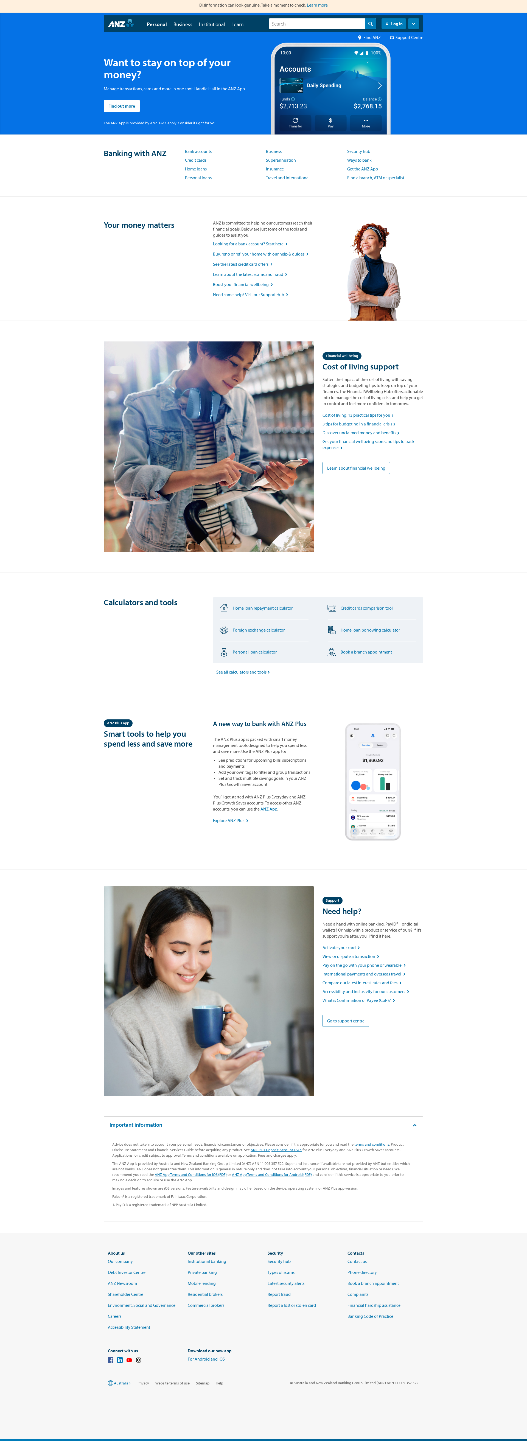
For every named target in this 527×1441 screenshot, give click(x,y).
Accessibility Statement (129, 1327)
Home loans (196, 169)
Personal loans (198, 177)
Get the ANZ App (362, 169)
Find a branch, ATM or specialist (375, 177)
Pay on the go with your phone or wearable (365, 965)
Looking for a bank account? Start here (251, 243)
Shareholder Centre (125, 1294)
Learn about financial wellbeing (356, 468)
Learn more (317, 5)
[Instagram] (138, 1360)
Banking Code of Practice (370, 1316)
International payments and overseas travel (365, 974)
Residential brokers (205, 1294)
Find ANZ (372, 37)
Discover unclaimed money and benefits (361, 432)
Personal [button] (157, 24)
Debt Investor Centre (126, 1272)
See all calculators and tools (244, 672)
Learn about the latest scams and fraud (251, 274)
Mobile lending (202, 1283)
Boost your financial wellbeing (244, 284)
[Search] (370, 23)
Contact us (357, 1261)
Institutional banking (207, 1261)
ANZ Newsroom (122, 1283)
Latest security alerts (286, 1283)
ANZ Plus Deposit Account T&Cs (276, 1149)
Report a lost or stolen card (292, 1305)
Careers (114, 1316)
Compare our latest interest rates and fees (363, 982)
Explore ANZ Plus (231, 820)
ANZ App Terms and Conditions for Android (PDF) (272, 1174)
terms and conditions (371, 1144)
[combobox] (322, 23)
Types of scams (281, 1272)
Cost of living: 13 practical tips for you (359, 415)
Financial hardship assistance (373, 1305)
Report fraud (279, 1294)
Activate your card (342, 947)
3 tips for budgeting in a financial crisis (360, 424)
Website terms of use (172, 1383)
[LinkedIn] (120, 1360)
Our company (120, 1261)
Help (219, 1383)
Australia (121, 1383)
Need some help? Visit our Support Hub (251, 294)
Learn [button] (237, 24)
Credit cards (195, 160)
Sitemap (202, 1383)
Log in (397, 23)
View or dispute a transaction (351, 956)
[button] (413, 23)
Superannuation (281, 160)
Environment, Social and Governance (141, 1305)
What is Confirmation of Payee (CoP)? (359, 1000)
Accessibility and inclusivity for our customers (366, 991)
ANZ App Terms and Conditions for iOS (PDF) (191, 1174)
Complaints (357, 1294)
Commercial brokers (206, 1305)
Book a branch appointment (373, 1283)
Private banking (202, 1272)
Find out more (121, 106)
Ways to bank (359, 160)
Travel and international (288, 177)
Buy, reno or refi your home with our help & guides (262, 254)
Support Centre (409, 37)
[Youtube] (129, 1360)
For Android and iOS (206, 1359)
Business (274, 151)
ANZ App (268, 809)
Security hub (358, 151)
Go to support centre (346, 1021)
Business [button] (182, 24)
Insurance (275, 169)
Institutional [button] (212, 24)
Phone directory (362, 1272)
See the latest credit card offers (244, 264)
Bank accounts (198, 151)
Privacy (143, 1383)
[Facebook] (110, 1360)
